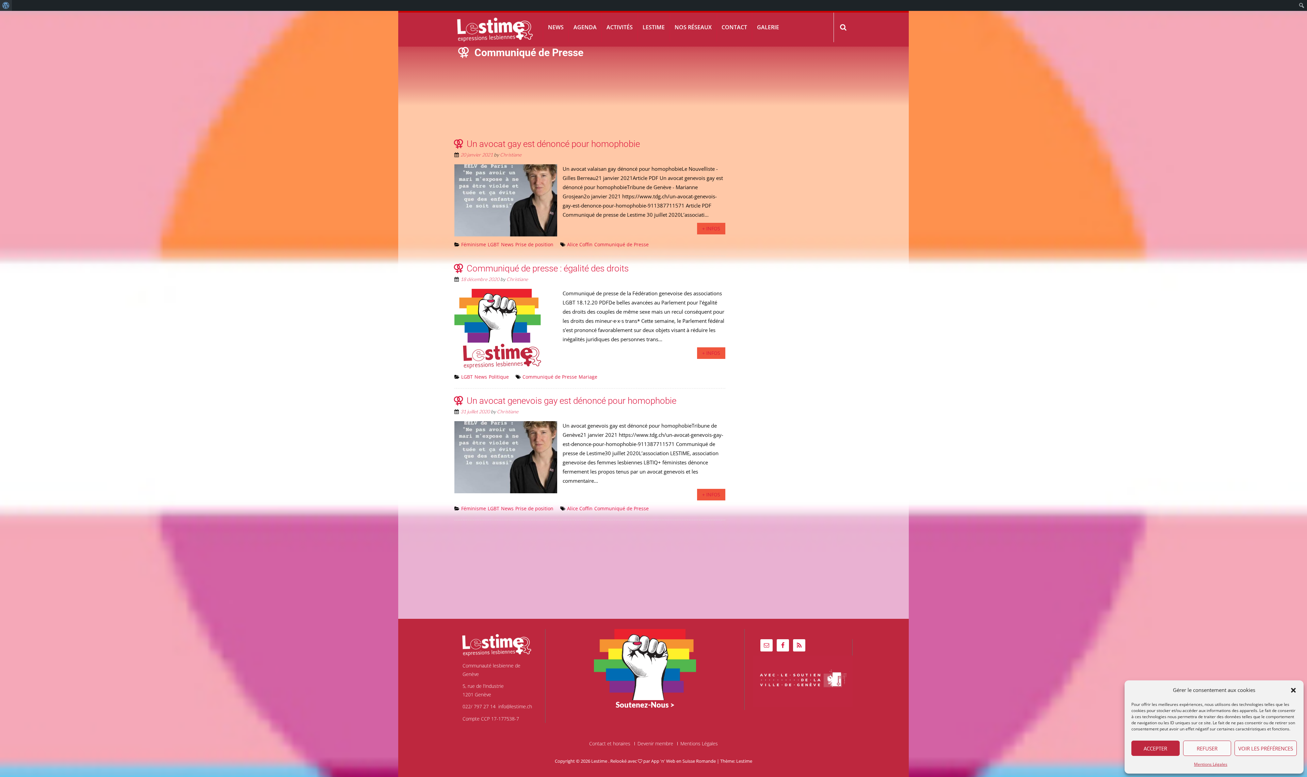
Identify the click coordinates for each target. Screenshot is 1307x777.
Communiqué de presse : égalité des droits (548, 268)
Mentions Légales (1210, 764)
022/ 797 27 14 (479, 706)
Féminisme (473, 244)
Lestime (654, 27)
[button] (1293, 690)
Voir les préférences (1265, 748)
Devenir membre (655, 743)
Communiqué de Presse (621, 244)
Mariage (588, 377)
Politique (499, 377)
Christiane (510, 155)
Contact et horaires (609, 743)
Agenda (585, 27)
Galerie (768, 27)
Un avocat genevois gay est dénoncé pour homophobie (571, 401)
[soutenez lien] (645, 664)
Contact (734, 27)
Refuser (1207, 748)
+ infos (711, 228)
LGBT (493, 244)
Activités (620, 27)
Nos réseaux (693, 27)
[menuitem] (6, 5)
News (556, 27)
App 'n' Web (663, 761)
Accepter (1155, 748)
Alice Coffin (580, 244)
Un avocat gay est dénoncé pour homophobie (553, 144)
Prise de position (534, 244)
